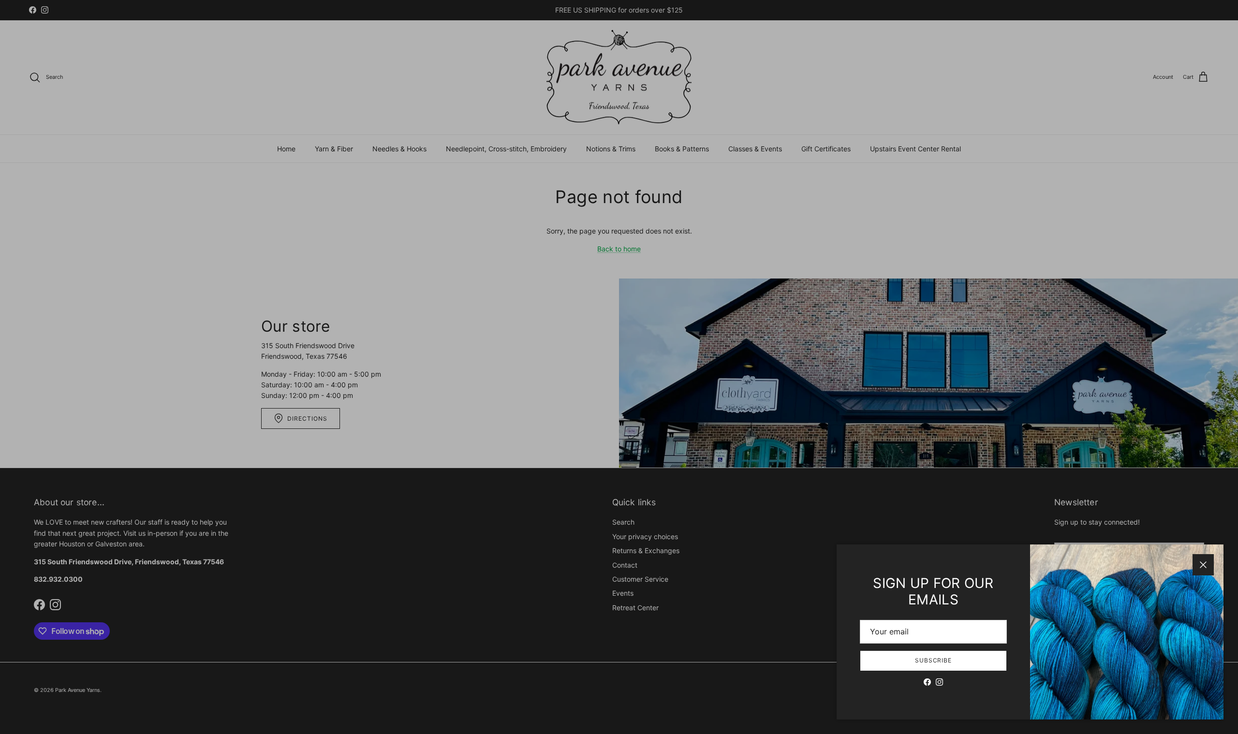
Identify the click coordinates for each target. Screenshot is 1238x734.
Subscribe (933, 660)
